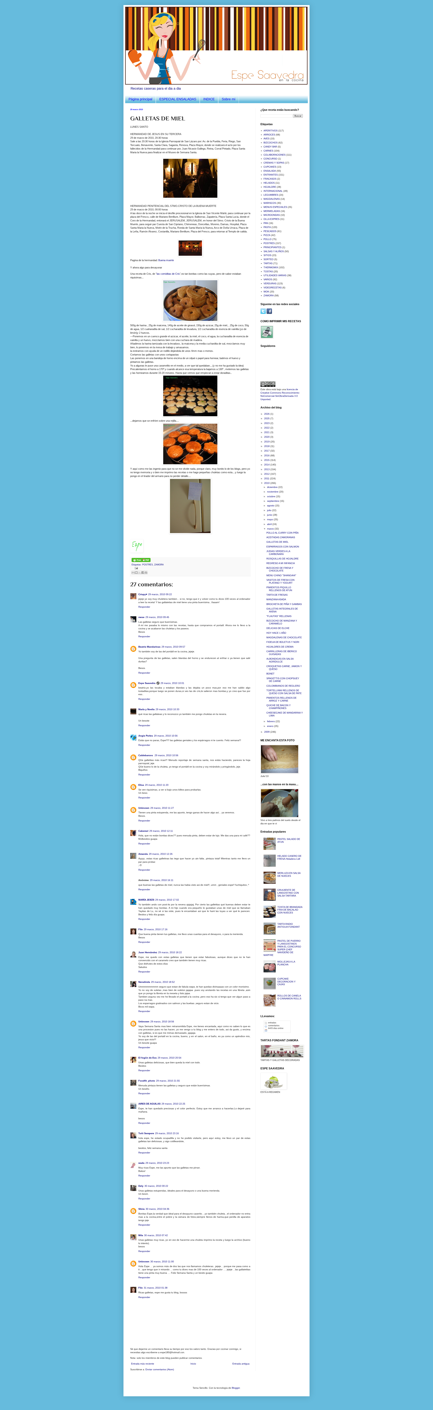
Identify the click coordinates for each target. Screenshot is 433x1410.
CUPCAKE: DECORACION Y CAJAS (286, 981)
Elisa (141, 785)
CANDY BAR (270, 146)
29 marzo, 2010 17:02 (167, 899)
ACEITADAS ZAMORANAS (280, 537)
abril (269, 524)
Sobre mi (228, 99)
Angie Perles (145, 735)
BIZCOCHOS (271, 142)
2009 (267, 731)
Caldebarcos (146, 755)
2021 (267, 432)
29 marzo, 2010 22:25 (173, 1103)
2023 (267, 423)
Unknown (143, 808)
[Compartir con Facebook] (142, 572)
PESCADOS (270, 231)
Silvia (141, 1209)
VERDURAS (270, 283)
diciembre (272, 487)
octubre (271, 496)
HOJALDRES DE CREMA (279, 646)
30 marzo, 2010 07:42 (156, 1235)
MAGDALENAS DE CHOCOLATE (284, 637)
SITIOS (267, 255)
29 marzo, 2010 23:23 (157, 1163)
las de (168, 273)
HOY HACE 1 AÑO (276, 633)
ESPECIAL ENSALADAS (177, 99)
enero (270, 726)
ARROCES (269, 134)
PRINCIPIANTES (272, 247)
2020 (267, 436)
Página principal (140, 99)
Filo (140, 929)
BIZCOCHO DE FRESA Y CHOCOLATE (279, 569)
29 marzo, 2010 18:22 (170, 952)
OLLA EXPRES (271, 219)
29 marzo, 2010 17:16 (155, 929)
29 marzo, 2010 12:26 (161, 854)
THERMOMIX (271, 267)
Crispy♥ (142, 594)
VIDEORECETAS (273, 287)
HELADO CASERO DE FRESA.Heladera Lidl (289, 857)
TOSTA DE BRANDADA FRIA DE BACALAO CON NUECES (289, 910)
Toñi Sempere (146, 1133)
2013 (267, 469)
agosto (271, 505)
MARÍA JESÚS (146, 899)
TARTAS (268, 263)
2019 (267, 441)
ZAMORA (159, 565)
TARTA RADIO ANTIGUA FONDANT (288, 925)
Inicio (193, 1363)
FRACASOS (270, 178)
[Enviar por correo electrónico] (133, 572)
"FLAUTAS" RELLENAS (278, 616)
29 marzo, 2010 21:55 (168, 1080)
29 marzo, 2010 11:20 (156, 785)
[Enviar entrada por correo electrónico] (136, 568)
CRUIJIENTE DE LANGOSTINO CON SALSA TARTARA (288, 893)
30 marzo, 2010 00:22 (156, 1186)
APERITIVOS (271, 130)
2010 (267, 483)
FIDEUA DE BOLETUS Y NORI (282, 642)
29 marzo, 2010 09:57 (173, 646)
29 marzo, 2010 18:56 (162, 1021)
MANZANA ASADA (276, 599)
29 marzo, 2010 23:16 (167, 1133)
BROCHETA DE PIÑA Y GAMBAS (284, 604)
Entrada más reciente (142, 1363)
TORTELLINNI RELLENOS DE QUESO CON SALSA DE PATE (284, 692)
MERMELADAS (272, 211)
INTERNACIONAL (273, 191)
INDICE (209, 99)
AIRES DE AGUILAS (149, 1103)
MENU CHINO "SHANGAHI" (281, 575)
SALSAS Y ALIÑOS (274, 251)
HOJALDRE (270, 187)
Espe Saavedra (146, 683)
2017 (267, 450)
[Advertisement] (277, 1116)
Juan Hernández (147, 952)
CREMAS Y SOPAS (274, 162)
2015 (267, 460)
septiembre (273, 501)
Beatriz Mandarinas (149, 646)
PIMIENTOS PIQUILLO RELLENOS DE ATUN (279, 589)
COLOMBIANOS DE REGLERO (283, 685)
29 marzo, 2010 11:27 (162, 808)
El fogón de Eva (147, 1057)
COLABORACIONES (275, 154)
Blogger (236, 1387)
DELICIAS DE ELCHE (277, 628)
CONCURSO (270, 158)
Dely (140, 1186)
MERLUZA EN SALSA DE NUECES (288, 874)
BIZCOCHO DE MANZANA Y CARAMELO (281, 622)
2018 (267, 446)
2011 (267, 478)
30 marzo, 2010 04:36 (157, 1209)
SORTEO (269, 259)
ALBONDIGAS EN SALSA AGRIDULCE (279, 660)
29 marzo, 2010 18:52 (163, 982)
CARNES (268, 150)
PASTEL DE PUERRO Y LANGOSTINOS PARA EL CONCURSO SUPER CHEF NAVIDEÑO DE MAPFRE (282, 947)
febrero (271, 721)
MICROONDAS (272, 215)
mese (141, 617)
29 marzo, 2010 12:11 (161, 831)
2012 (267, 474)
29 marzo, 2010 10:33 (167, 709)
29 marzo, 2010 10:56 (166, 735)
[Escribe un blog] (136, 572)
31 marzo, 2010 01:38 (155, 1287)
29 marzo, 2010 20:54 (169, 1057)
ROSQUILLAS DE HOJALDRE (282, 558)
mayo (270, 519)
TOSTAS (268, 271)
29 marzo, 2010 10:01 (172, 683)
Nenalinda (144, 982)
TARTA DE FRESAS (277, 594)
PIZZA (267, 235)
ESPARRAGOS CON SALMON (282, 546)
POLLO (267, 239)
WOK (266, 291)
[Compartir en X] (139, 572)
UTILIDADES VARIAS (275, 275)
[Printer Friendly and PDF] (141, 561)
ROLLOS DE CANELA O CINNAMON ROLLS (289, 997)
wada (141, 1163)
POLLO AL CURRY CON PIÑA (282, 532)
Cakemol (143, 831)
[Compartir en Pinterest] (146, 572)
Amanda (143, 854)
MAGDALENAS (272, 199)
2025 (267, 418)
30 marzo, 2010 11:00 (162, 1261)
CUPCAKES (270, 166)
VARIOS (268, 279)
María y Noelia (146, 709)
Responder (144, 606)
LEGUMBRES (271, 194)
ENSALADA (270, 170)
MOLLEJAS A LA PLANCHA (286, 963)
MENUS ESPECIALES (275, 207)
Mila (140, 1235)
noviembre (273, 491)
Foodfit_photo (146, 1080)
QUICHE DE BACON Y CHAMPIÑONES (278, 706)
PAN (266, 223)
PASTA (267, 227)
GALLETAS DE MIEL (277, 542)
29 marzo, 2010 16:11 (161, 880)
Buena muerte (166, 260)
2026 (267, 413)
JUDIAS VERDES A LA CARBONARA (278, 552)
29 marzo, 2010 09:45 (157, 617)
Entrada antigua (240, 1363)
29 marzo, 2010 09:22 (160, 594)
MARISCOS (270, 203)
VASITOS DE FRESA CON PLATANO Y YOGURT (280, 581)
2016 (267, 455)
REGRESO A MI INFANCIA (280, 563)
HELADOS (269, 182)
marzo (271, 528)
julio (269, 510)
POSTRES (147, 565)
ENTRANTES (271, 174)
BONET (270, 673)
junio (270, 514)
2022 (267, 427)
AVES (266, 138)
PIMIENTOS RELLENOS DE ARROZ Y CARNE (281, 699)
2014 (267, 464)
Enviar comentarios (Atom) (159, 1369)
